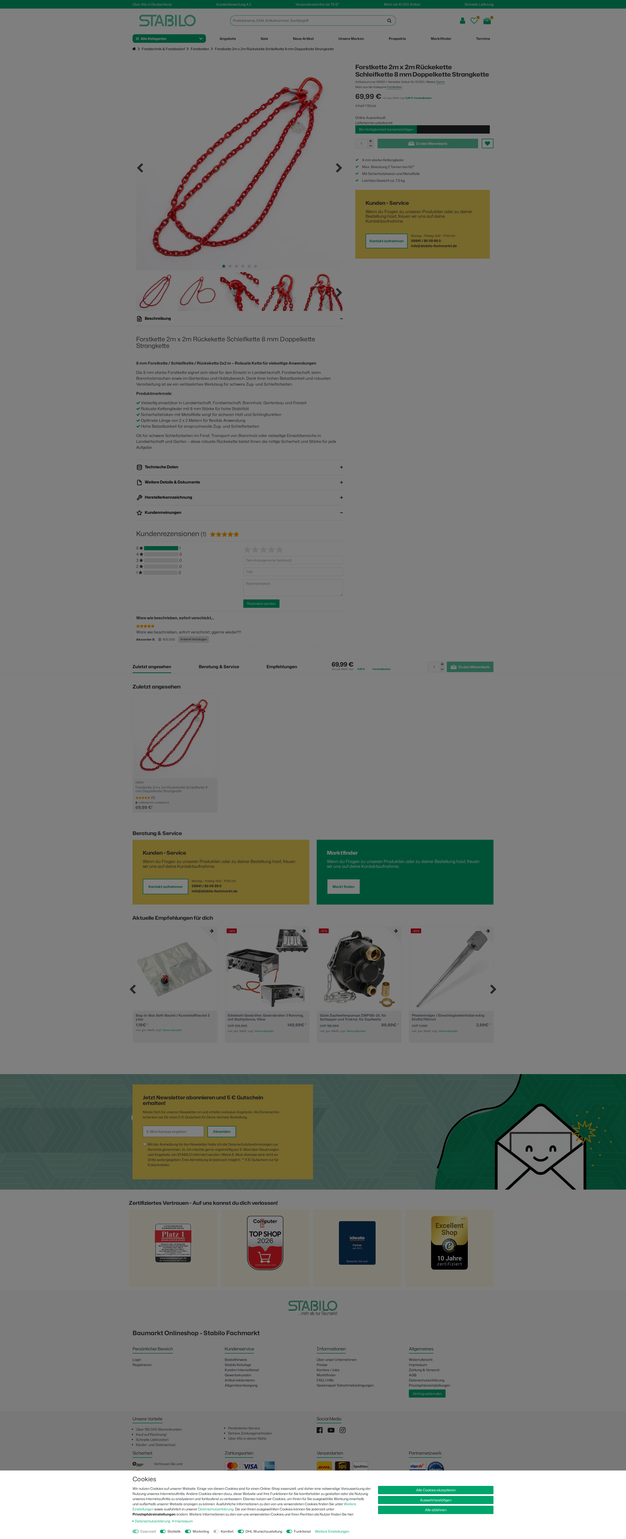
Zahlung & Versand (424, 1369)
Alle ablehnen (436, 1509)
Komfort (227, 1531)
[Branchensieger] (173, 1249)
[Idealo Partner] (357, 1249)
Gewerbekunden (238, 1375)
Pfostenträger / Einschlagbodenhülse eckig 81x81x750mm (448, 1017)
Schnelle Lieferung (479, 4)
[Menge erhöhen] (370, 141)
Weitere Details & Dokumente (172, 482)
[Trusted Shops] (449, 1249)
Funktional (302, 1531)
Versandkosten (172, 1030)
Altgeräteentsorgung (241, 1385)
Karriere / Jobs (328, 1369)
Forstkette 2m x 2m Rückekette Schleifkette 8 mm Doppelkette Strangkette (171, 789)
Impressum (418, 1364)
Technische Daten (161, 467)
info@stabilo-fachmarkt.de (434, 245)
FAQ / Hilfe (325, 1380)
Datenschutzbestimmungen (250, 1144)
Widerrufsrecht (421, 1359)
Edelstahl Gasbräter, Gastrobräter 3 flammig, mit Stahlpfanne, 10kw (266, 1017)
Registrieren (142, 1364)
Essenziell (148, 1531)
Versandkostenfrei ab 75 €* (317, 4)
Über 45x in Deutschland (152, 4)
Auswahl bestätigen (435, 1500)
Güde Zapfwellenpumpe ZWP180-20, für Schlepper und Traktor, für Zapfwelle (353, 1017)
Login (137, 1359)
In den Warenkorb (431, 143)
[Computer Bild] (265, 1249)
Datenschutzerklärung (426, 1380)
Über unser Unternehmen (337, 1359)
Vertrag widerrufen (427, 1393)
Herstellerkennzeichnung (168, 497)
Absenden (221, 1131)
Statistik (174, 1531)
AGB (412, 1375)
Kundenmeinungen (162, 512)
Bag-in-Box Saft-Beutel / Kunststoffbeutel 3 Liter (173, 1017)
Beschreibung (157, 318)
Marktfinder (326, 1375)
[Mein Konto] (462, 20)
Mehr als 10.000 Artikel (402, 4)
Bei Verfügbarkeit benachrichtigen (386, 129)
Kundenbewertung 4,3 (233, 4)
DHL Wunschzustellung (264, 1531)
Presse (322, 1364)
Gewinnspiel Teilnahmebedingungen (345, 1385)
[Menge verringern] (370, 146)
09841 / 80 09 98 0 (426, 240)
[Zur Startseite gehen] (134, 49)
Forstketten (200, 48)
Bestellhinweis (236, 1359)
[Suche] (389, 20)
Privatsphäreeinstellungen (429, 1385)
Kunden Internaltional (242, 1369)
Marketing (201, 1531)
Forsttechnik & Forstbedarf (163, 48)
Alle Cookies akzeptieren (436, 1490)
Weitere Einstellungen (332, 1531)
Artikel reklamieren (240, 1380)
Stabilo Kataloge (238, 1364)
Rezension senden (261, 603)
